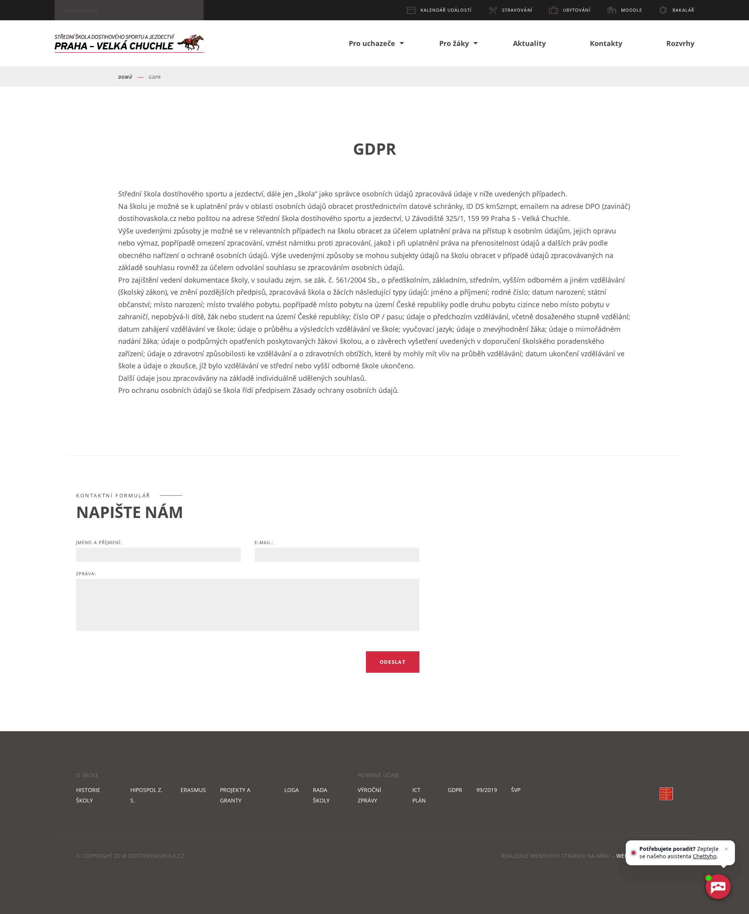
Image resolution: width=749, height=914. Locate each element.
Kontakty (606, 43)
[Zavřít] (726, 849)
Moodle (632, 10)
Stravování (517, 10)
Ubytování (577, 10)
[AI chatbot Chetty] (718, 887)
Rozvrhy (680, 43)
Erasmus (193, 790)
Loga (291, 790)
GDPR (455, 790)
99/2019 (486, 790)
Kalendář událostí (446, 10)
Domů (125, 77)
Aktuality (529, 43)
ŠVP (515, 790)
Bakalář (683, 10)
